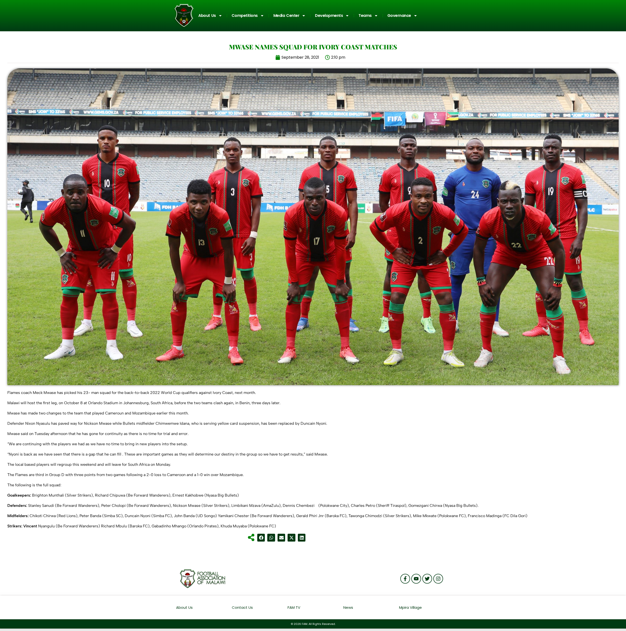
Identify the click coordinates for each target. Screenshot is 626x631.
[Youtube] (416, 579)
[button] (261, 538)
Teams (365, 15)
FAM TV (294, 607)
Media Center (286, 15)
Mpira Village (410, 607)
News (348, 607)
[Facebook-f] (405, 579)
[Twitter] (427, 579)
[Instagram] (438, 579)
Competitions (245, 15)
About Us (207, 15)
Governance (399, 15)
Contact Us (242, 607)
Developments (329, 15)
